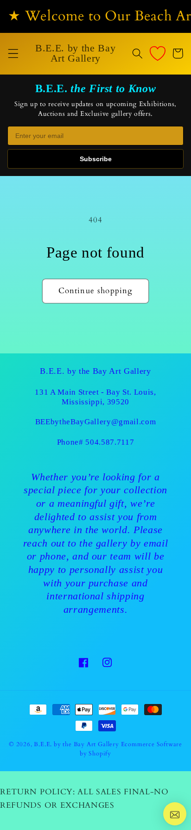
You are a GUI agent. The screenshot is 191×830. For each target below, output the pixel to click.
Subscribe (96, 159)
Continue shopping (95, 290)
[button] (13, 53)
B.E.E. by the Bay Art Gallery (76, 744)
